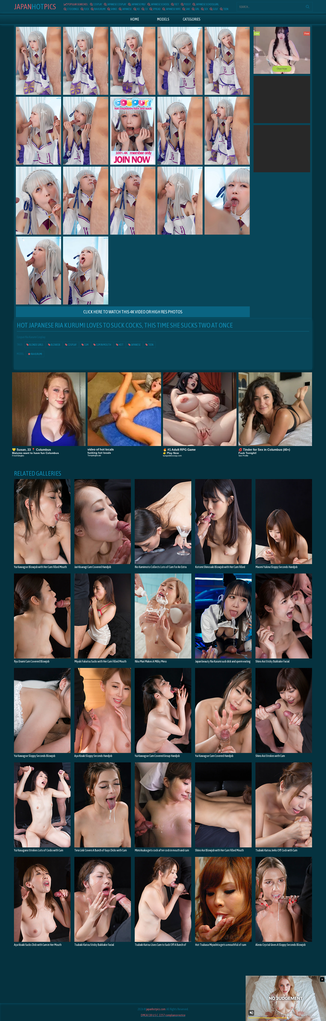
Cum (86, 344)
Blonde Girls (36, 344)
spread (156, 9)
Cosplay (72, 344)
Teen (150, 344)
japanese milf (138, 4)
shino (113, 9)
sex (206, 9)
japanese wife (173, 9)
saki (187, 9)
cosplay (97, 4)
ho (138, 9)
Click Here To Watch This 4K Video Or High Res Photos (132, 311)
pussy (187, 4)
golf (215, 9)
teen (225, 9)
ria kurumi (99, 9)
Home (134, 19)
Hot (35, 6)
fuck (86, 9)
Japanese (136, 344)
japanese (126, 9)
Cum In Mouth (103, 344)
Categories (191, 19)
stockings (72, 9)
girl (197, 9)
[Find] (307, 6)
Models (163, 19)
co (146, 9)
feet (176, 4)
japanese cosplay (116, 4)
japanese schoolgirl (207, 4)
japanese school (159, 4)
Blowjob (55, 344)
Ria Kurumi (36, 354)
